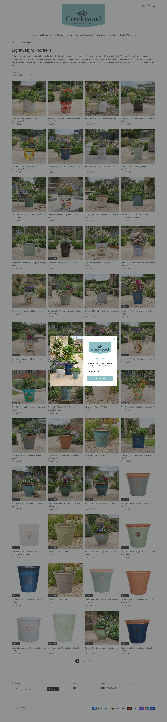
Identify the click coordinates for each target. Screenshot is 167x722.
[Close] (114, 339)
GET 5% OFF (100, 378)
